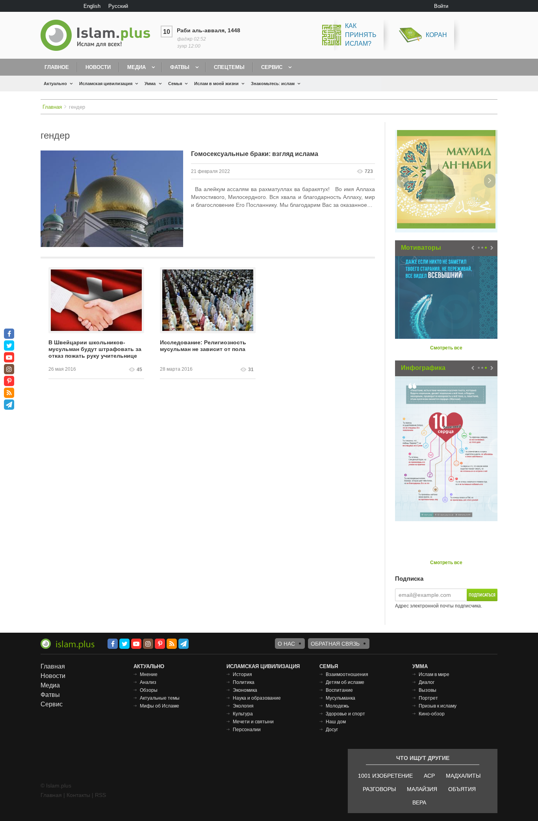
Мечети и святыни (253, 721)
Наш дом (336, 721)
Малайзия (422, 789)
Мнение (149, 674)
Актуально (55, 83)
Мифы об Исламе (159, 706)
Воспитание (339, 690)
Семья (175, 83)
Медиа (136, 67)
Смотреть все (446, 348)
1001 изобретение (385, 776)
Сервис (271, 67)
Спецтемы (229, 67)
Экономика (245, 690)
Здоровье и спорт (345, 714)
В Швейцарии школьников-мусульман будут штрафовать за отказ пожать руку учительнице (94, 349)
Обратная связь (335, 644)
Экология (243, 706)
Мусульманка (340, 698)
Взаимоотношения (347, 674)
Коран (436, 35)
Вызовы (427, 690)
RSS (100, 795)
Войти (441, 6)
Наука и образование (257, 698)
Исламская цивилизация (105, 83)
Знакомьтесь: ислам (273, 83)
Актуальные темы (160, 698)
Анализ (148, 682)
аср (429, 776)
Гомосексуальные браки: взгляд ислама (254, 153)
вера (419, 802)
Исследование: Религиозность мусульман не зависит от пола (203, 345)
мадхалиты (463, 776)
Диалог (426, 682)
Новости (98, 67)
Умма (150, 83)
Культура (243, 714)
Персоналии (247, 729)
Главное (57, 67)
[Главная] (98, 35)
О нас (286, 644)
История (242, 674)
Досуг (332, 729)
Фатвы (179, 67)
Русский (118, 6)
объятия (462, 789)
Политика (243, 682)
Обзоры (149, 690)
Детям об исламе (345, 682)
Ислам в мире (434, 674)
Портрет (428, 698)
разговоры (379, 789)
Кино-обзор (432, 714)
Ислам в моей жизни (216, 83)
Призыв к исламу (437, 706)
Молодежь (337, 706)
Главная (52, 107)
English (91, 6)
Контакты (78, 795)
